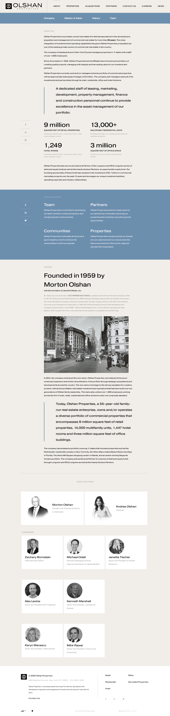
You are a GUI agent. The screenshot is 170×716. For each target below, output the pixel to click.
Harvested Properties (138, 682)
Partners (111, 6)
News (161, 6)
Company (49, 18)
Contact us (34, 698)
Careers (147, 6)
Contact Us (129, 6)
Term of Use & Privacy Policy (85, 711)
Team (113, 18)
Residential (110, 682)
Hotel (107, 689)
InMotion (132, 711)
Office (131, 675)
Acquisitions (92, 6)
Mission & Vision (73, 18)
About (56, 6)
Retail (108, 675)
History (96, 18)
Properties (72, 6)
